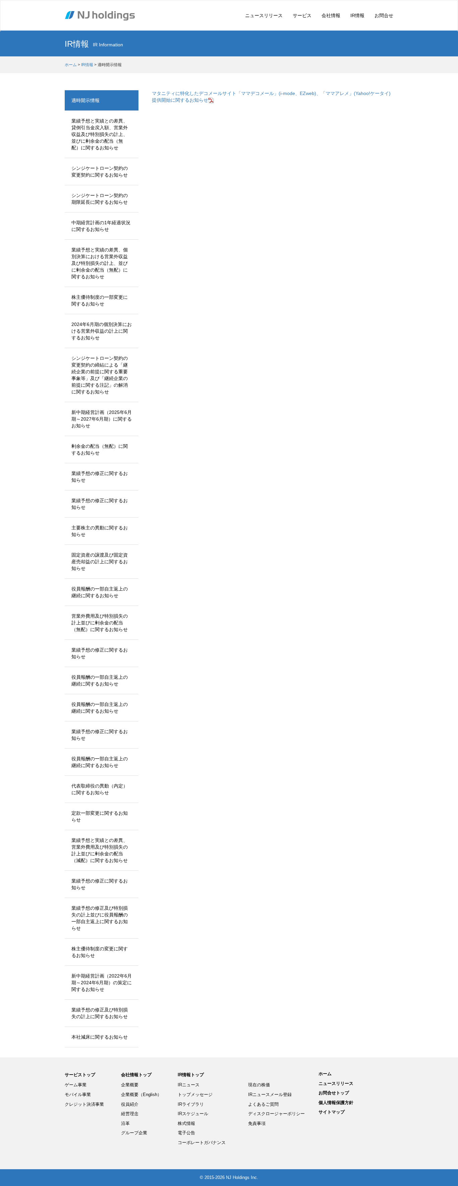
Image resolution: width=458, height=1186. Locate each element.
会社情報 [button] (331, 15)
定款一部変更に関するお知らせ (99, 816)
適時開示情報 (85, 100)
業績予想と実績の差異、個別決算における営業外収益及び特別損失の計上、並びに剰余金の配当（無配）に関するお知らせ (99, 263)
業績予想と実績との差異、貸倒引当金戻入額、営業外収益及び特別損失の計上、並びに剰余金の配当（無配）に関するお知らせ (99, 134)
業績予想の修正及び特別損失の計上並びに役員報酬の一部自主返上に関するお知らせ (99, 918)
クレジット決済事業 (84, 1104)
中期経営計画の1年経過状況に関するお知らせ (100, 226)
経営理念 (129, 1113)
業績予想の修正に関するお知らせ (99, 477)
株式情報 (186, 1123)
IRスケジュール (193, 1113)
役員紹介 (129, 1104)
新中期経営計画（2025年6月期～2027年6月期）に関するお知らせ (101, 419)
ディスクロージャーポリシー (276, 1113)
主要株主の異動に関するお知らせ (99, 531)
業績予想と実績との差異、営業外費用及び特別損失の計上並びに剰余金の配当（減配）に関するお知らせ (99, 850)
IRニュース (188, 1084)
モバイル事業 (78, 1094)
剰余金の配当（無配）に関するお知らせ (99, 449)
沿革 (125, 1123)
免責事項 (257, 1123)
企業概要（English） (141, 1094)
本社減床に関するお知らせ (99, 1037)
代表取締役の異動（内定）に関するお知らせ (99, 789)
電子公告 (186, 1132)
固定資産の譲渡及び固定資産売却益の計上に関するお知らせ (99, 561)
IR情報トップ (191, 1074)
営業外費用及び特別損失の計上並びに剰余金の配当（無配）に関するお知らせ (99, 622)
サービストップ (80, 1074)
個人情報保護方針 (336, 1102)
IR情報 (87, 64)
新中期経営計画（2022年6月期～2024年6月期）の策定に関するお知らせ (101, 982)
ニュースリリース (264, 15)
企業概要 (129, 1084)
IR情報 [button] (357, 15)
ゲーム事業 (76, 1084)
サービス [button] (302, 15)
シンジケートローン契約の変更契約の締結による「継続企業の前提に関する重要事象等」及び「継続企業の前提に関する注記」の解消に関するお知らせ (99, 374)
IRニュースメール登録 (270, 1094)
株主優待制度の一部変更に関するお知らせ (99, 300)
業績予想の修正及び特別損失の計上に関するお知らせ (99, 1013)
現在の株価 (259, 1084)
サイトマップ (332, 1111)
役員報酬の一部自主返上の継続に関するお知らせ (99, 592)
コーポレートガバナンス (202, 1142)
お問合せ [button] (384, 15)
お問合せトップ (334, 1092)
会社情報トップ (136, 1074)
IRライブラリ (191, 1104)
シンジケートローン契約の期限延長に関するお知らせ (99, 199)
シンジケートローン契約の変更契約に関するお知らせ (99, 171)
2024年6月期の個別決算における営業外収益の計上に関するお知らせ (101, 331)
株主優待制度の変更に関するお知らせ (99, 952)
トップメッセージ (195, 1094)
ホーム (71, 64)
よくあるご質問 (263, 1104)
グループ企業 (134, 1132)
